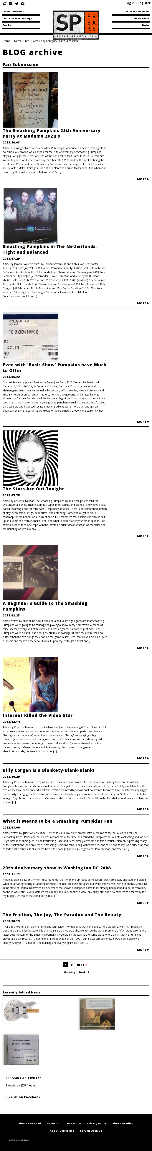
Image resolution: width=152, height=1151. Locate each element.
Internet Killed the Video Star (38, 715)
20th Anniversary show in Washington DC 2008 (57, 868)
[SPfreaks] (76, 25)
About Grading (123, 1123)
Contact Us (73, 1123)
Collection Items (13, 11)
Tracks (6, 25)
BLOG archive (33, 52)
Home (6, 41)
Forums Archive (91, 1130)
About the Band (29, 1123)
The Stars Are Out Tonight (33, 488)
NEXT (81, 965)
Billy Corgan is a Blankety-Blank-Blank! (48, 770)
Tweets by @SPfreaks (21, 1085)
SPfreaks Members (137, 11)
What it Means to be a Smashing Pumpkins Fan (58, 821)
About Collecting (62, 1130)
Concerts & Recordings (17, 18)
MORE (142, 179)
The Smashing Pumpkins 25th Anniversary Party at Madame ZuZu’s (51, 133)
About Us (53, 1123)
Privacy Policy (97, 1123)
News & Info (142, 18)
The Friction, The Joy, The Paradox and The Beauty (62, 914)
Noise (146, 25)
